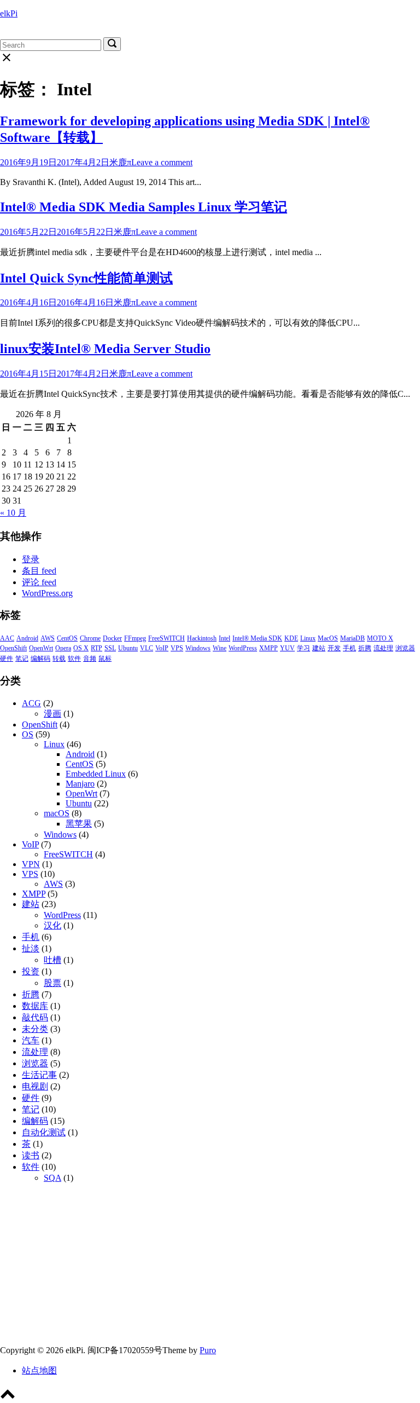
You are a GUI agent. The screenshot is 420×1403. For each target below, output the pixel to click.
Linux (308, 638)
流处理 (383, 648)
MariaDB (352, 638)
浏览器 (405, 648)
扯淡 (30, 948)
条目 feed (39, 570)
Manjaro (80, 783)
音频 (89, 658)
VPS (177, 648)
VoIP (161, 648)
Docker (112, 638)
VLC (146, 648)
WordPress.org (47, 593)
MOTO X (380, 638)
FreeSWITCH (166, 638)
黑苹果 (79, 823)
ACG (31, 703)
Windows (198, 648)
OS (27, 734)
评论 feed (39, 582)
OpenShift (13, 648)
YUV (287, 648)
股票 (52, 983)
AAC (7, 638)
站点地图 (39, 1370)
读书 (30, 1155)
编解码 (40, 658)
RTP (96, 648)
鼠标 (105, 658)
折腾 (364, 648)
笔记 (21, 658)
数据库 (35, 1006)
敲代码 (35, 1017)
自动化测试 (44, 1132)
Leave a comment (161, 162)
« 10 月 (13, 512)
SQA (52, 1177)
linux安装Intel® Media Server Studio (105, 349)
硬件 (6, 658)
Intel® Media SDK (257, 638)
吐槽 (52, 960)
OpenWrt (41, 648)
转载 (59, 658)
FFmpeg (135, 638)
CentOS (67, 638)
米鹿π (120, 162)
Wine (219, 648)
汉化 (52, 925)
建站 (318, 648)
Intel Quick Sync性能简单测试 (86, 278)
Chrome (90, 638)
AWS (47, 638)
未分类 (35, 1029)
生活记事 (39, 1074)
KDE (291, 638)
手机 (349, 648)
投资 (30, 971)
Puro (208, 1350)
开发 (334, 648)
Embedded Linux (96, 773)
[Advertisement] (210, 1268)
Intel (224, 638)
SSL (110, 648)
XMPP (268, 648)
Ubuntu (128, 648)
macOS (56, 813)
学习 (303, 648)
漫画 (52, 713)
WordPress (243, 648)
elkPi (9, 13)
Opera (63, 648)
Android (27, 638)
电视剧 (35, 1086)
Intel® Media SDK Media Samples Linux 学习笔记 (143, 207)
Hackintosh (202, 638)
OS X (81, 648)
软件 (74, 658)
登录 (30, 559)
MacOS (328, 638)
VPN (31, 864)
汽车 (30, 1040)
